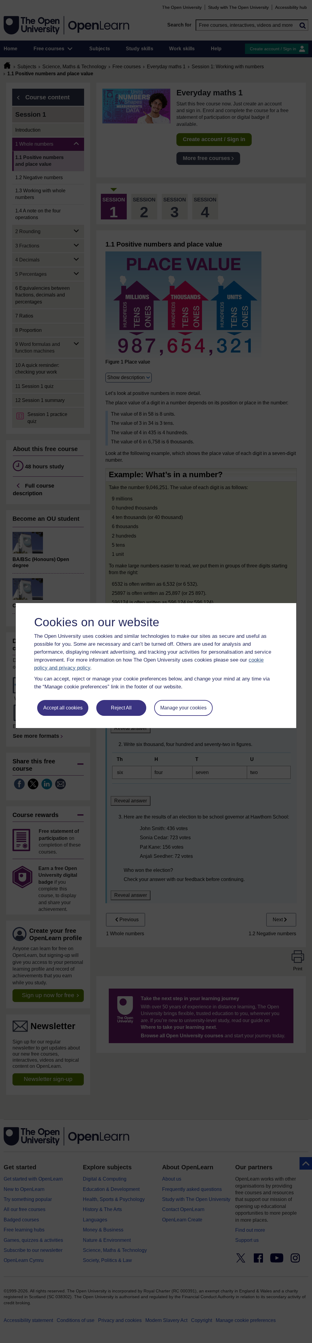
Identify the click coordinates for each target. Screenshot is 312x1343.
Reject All (121, 707)
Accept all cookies (63, 707)
